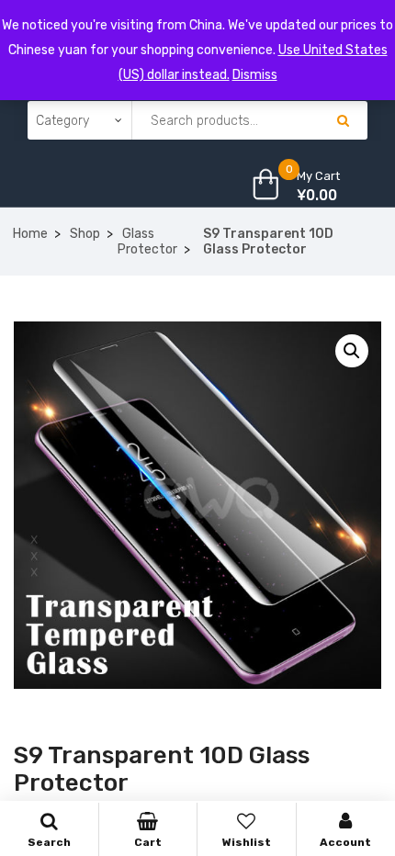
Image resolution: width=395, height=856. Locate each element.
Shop (85, 234)
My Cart (318, 176)
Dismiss (254, 75)
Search (49, 842)
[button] (351, 350)
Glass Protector (147, 241)
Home (30, 234)
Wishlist (246, 842)
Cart (148, 842)
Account (345, 842)
